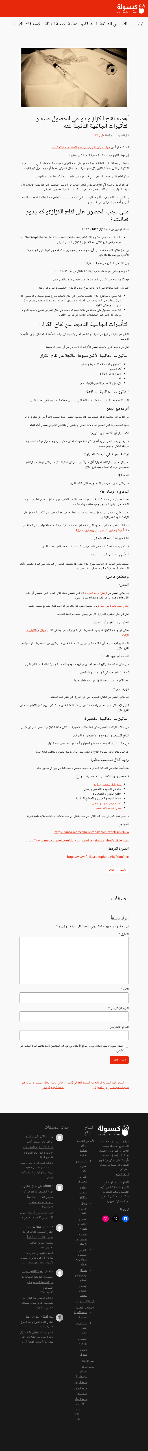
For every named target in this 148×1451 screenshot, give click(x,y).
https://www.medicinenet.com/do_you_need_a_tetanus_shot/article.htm (77, 840)
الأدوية (123, 870)
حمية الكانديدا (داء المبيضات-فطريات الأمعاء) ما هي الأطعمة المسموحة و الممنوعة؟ (37, 1280)
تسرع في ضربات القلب (108, 808)
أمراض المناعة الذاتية (83, 1150)
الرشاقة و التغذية (85, 1308)
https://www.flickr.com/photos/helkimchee (98, 857)
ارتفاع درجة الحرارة (96, 593)
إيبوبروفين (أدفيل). (87, 530)
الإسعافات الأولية (85, 1301)
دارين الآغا (99, 135)
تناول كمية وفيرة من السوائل (113, 606)
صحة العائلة (88, 1367)
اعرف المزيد (122, 1174)
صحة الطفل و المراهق (80, 1391)
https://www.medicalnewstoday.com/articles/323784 (91, 832)
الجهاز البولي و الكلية (83, 1208)
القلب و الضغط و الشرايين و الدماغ (81, 1257)
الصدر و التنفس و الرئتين (82, 1224)
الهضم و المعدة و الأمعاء (83, 1291)
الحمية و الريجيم (82, 1341)
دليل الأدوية (88, 1361)
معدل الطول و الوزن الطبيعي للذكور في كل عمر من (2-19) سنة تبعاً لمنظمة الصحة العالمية (37, 1194)
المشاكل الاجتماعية (81, 1374)
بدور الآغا (48, 1316)
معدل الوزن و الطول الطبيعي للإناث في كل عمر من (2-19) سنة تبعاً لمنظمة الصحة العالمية (37, 1235)
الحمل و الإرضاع (77, 1411)
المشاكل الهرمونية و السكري (81, 1275)
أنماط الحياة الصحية (80, 1315)
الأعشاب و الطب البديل (81, 1328)
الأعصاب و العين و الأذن (81, 1166)
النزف (111, 870)
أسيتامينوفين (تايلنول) (111, 530)
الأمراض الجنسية (82, 1179)
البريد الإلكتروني (118, 1008)
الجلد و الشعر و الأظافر (83, 1192)
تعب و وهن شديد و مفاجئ (106, 803)
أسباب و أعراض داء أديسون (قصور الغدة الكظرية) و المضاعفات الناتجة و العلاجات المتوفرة (38, 1145)
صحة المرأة (81, 1399)
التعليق (124, 934)
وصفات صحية (83, 1352)
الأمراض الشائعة (86, 1141)
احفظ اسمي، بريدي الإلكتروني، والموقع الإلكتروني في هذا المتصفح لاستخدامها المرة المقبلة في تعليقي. (72, 1048)
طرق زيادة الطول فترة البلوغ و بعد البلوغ (37, 1319)
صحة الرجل (80, 1382)
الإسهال (44, 630)
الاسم (125, 989)
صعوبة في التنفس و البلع (107, 784)
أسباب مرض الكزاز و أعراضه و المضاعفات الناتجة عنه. (81, 147)
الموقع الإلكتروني (119, 1027)
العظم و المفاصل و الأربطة (81, 1239)
